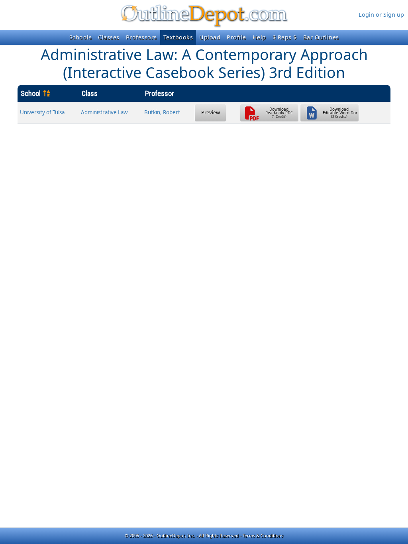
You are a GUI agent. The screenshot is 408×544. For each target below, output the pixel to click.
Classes (109, 37)
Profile (236, 37)
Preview (210, 112)
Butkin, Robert (162, 112)
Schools (80, 37)
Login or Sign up (381, 14)
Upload (209, 37)
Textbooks (178, 37)
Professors (141, 37)
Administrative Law (104, 112)
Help (259, 37)
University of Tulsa (42, 112)
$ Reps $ (285, 37)
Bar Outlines (321, 37)
